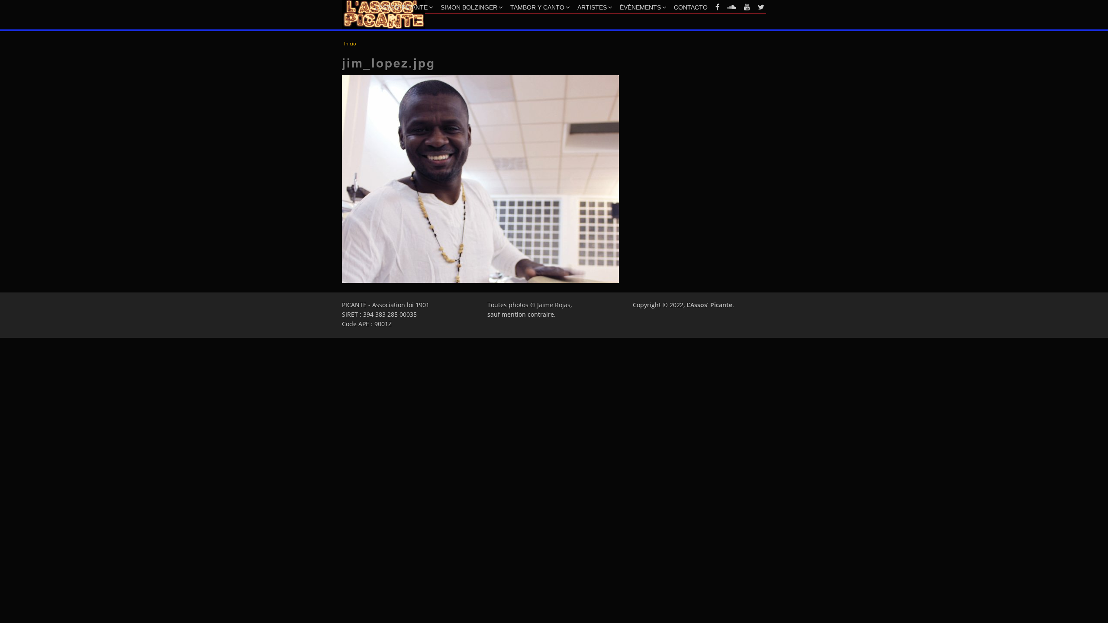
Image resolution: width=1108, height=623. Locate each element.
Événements (640, 7)
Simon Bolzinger (469, 7)
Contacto (691, 7)
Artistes (592, 7)
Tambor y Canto (537, 7)
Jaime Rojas (553, 305)
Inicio (350, 43)
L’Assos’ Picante (401, 7)
